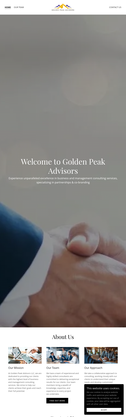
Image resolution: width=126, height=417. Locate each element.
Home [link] (8, 7)
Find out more (57, 400)
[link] (63, 7)
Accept (104, 410)
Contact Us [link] (115, 7)
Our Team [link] (19, 7)
